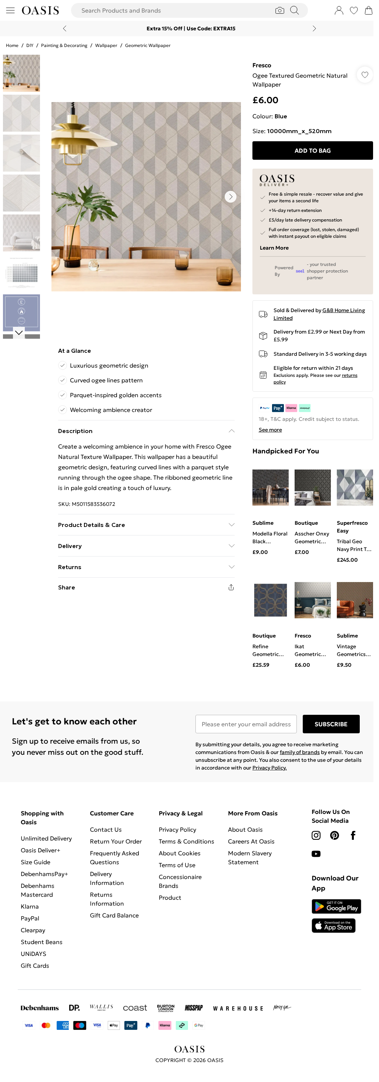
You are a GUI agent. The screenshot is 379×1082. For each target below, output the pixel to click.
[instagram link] (316, 835)
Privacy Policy (177, 829)
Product (170, 897)
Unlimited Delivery (46, 838)
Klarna (30, 906)
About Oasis (245, 829)
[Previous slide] (64, 28)
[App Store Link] (336, 916)
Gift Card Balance (114, 915)
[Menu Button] (10, 10)
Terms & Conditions (186, 841)
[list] (146, 197)
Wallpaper (106, 45)
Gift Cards (35, 965)
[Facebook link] (353, 835)
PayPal (30, 918)
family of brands (300, 752)
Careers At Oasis (251, 841)
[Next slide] (314, 28)
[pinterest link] (334, 835)
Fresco (261, 65)
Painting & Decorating (64, 45)
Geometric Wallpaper (148, 45)
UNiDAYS (33, 953)
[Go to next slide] (231, 197)
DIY (29, 45)
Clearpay (33, 930)
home (12, 45)
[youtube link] (316, 853)
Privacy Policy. (269, 767)
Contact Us (106, 829)
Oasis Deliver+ (40, 850)
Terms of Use (177, 865)
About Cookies (180, 853)
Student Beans (42, 942)
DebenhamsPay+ (44, 874)
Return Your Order (116, 841)
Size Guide (35, 862)
